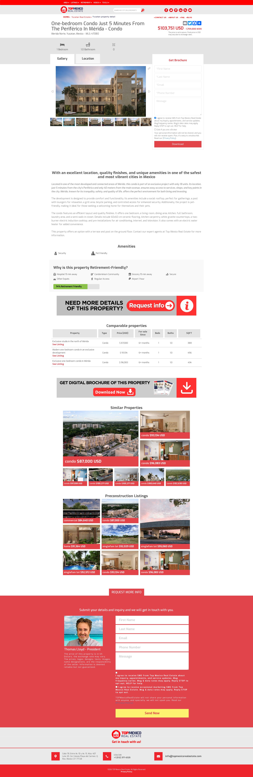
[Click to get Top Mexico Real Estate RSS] (185, 10)
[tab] (62, 59)
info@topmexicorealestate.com (183, 756)
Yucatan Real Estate (81, 17)
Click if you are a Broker (166, 129)
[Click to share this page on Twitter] (171, 10)
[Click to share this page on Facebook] (166, 10)
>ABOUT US (173, 17)
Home (66, 17)
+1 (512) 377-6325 (122, 757)
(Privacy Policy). (125, 703)
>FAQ (182, 17)
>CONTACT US (160, 17)
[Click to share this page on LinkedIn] (180, 10)
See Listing (58, 344)
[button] (149, 68)
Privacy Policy (169, 138)
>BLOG (189, 17)
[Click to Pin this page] (176, 10)
